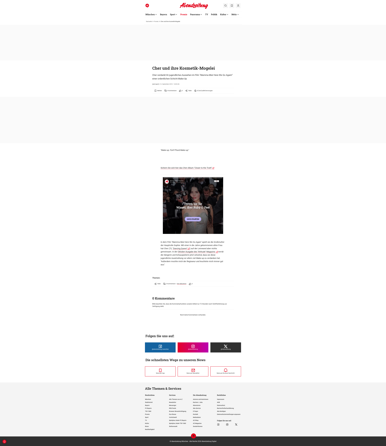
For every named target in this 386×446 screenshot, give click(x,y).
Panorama (195, 14)
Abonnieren (196, 405)
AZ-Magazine (197, 423)
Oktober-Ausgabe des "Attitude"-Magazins (197, 251)
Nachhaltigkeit (150, 429)
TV (206, 14)
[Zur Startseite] (193, 8)
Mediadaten (197, 417)
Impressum (220, 399)
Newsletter (172, 402)
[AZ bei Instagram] (227, 424)
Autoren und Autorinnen (200, 399)
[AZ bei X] (236, 424)
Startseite (149, 21)
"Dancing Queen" (180, 248)
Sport (172, 14)
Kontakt (195, 414)
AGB (218, 402)
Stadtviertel (149, 402)
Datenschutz (221, 405)
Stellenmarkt (173, 426)
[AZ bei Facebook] (218, 424)
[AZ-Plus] (147, 6)
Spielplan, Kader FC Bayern (177, 420)
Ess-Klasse (172, 414)
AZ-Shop (195, 420)
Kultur (223, 14)
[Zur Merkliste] (231, 5)
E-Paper (195, 411)
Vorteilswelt (173, 417)
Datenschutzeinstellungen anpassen (228, 414)
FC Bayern (148, 408)
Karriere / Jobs (198, 402)
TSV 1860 (148, 411)
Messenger (172, 405)
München (150, 14)
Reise (147, 426)
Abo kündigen (221, 411)
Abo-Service (197, 408)
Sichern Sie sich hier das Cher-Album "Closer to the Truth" (186, 168)
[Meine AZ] (238, 5)
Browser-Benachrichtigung (177, 411)
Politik (214, 14)
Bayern (163, 14)
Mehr (234, 14)
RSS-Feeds (172, 408)
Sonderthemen (197, 426)
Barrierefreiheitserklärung (225, 408)
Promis (183, 14)
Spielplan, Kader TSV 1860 (177, 423)
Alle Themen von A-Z (175, 399)
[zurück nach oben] (193, 437)
